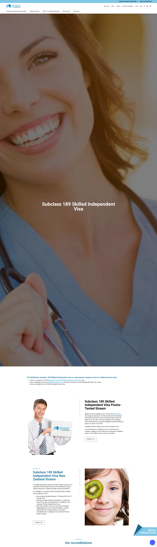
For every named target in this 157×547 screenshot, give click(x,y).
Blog (112, 6)
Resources (76, 11)
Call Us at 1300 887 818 (146, 1)
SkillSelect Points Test (55, 382)
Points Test (117, 414)
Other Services (66, 11)
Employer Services (35, 11)
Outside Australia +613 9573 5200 (127, 1)
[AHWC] (13, 6)
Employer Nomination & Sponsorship (16, 11)
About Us (106, 6)
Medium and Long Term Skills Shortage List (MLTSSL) (64, 380)
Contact (118, 6)
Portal (136, 6)
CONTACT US (90, 439)
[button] (152, 542)
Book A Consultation (127, 6)
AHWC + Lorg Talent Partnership (51, 11)
